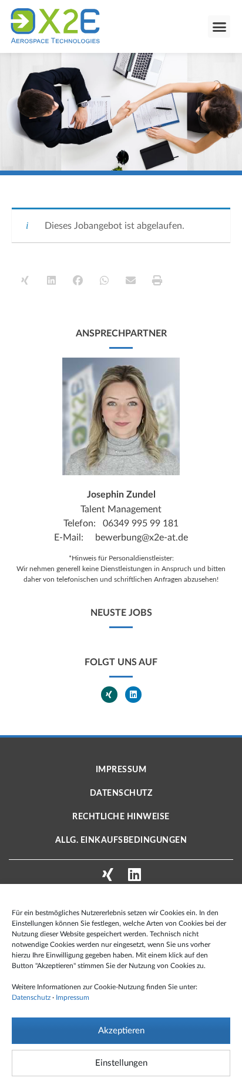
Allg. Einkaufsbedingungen (121, 840)
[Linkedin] (133, 694)
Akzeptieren (121, 1030)
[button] (219, 26)
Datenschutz (31, 997)
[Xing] (109, 694)
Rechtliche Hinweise (121, 817)
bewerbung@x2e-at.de (141, 537)
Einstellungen (121, 1063)
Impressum (72, 997)
